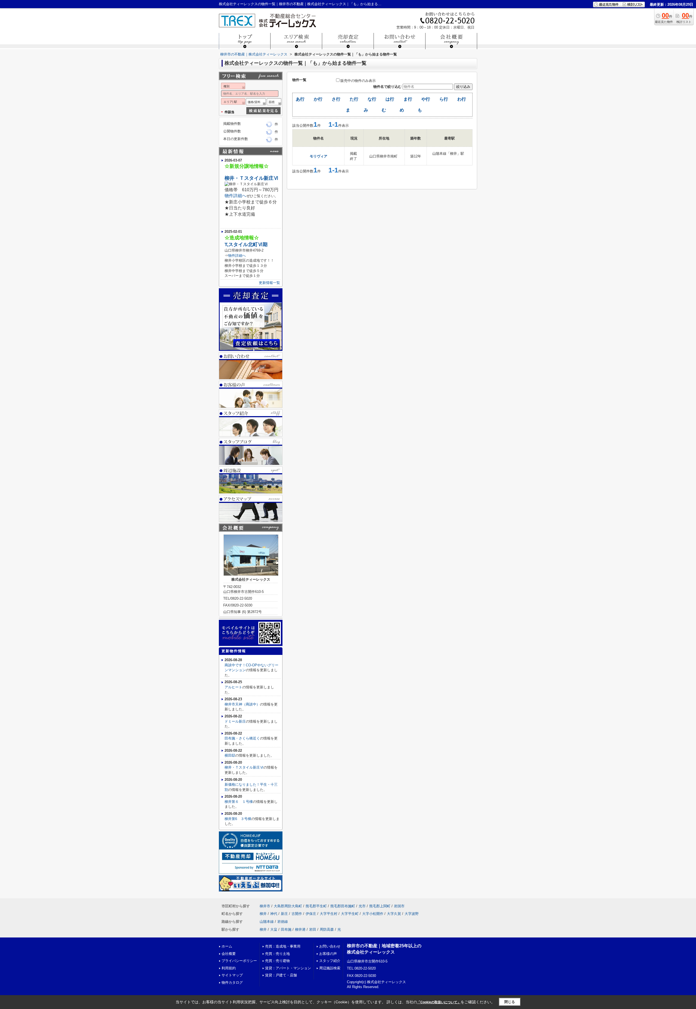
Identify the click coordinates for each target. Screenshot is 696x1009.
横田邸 (230, 755)
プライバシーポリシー (239, 961)
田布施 (286, 929)
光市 (362, 906)
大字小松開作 (372, 914)
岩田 (312, 929)
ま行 (407, 99)
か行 (318, 99)
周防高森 (327, 929)
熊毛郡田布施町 (342, 906)
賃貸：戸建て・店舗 (281, 975)
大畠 (273, 929)
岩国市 (399, 906)
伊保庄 (311, 914)
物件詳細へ (235, 195)
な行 (372, 99)
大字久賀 (394, 914)
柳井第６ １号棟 (239, 802)
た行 (354, 99)
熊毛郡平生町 (316, 906)
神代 (273, 914)
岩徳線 (282, 922)
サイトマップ (232, 975)
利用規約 (229, 968)
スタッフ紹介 (329, 961)
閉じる (509, 1002)
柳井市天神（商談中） (242, 704)
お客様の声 (328, 954)
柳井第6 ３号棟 (238, 819)
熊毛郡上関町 (379, 906)
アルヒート (233, 687)
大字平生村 (328, 914)
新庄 (284, 914)
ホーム (227, 946)
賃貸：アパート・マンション (288, 968)
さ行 (336, 99)
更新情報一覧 (269, 283)
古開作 (296, 914)
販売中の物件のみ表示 (358, 81)
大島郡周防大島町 (288, 906)
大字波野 (412, 914)
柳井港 (300, 929)
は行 (390, 99)
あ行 (300, 99)
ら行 (443, 99)
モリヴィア (318, 156)
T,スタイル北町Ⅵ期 (246, 244)
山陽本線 (267, 922)
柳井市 (265, 906)
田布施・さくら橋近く (242, 738)
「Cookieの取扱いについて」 (439, 1002)
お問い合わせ (329, 946)
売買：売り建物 (277, 961)
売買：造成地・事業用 (282, 946)
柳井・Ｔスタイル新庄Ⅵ (251, 178)
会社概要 (229, 954)
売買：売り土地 (277, 954)
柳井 (263, 914)
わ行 (461, 99)
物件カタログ (232, 982)
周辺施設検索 (329, 968)
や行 (425, 99)
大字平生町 (350, 914)
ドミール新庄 (235, 721)
